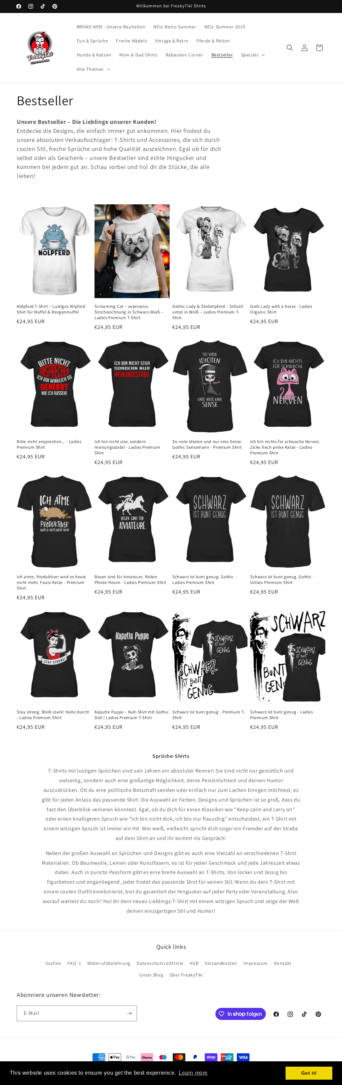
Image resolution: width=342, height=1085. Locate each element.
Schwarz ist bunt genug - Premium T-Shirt (208, 714)
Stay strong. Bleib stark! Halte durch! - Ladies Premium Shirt (53, 714)
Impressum (255, 963)
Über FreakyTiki (186, 975)
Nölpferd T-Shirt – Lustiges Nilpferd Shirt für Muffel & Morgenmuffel (51, 309)
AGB (194, 963)
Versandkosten (221, 963)
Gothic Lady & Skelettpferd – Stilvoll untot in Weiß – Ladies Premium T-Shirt (207, 312)
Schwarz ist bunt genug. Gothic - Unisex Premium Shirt (282, 579)
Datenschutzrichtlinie (160, 963)
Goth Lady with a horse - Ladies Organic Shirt (281, 309)
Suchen (53, 963)
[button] (252, 55)
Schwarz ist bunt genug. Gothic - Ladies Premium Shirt (204, 579)
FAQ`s (74, 963)
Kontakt (283, 963)
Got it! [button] (309, 1073)
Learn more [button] (193, 1073)
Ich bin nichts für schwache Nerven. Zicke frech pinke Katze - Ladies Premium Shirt (285, 447)
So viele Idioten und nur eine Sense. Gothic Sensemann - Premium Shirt (207, 444)
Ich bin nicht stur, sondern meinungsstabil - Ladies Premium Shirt (127, 447)
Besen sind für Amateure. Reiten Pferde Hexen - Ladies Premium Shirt (130, 579)
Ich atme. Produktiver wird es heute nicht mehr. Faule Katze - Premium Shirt (51, 582)
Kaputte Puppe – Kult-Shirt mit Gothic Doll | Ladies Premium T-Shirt (132, 714)
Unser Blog (151, 975)
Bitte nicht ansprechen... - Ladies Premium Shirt (49, 444)
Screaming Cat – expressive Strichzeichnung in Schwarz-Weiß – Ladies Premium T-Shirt (129, 312)
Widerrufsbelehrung (109, 963)
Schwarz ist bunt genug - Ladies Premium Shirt (281, 714)
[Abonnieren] (129, 1013)
